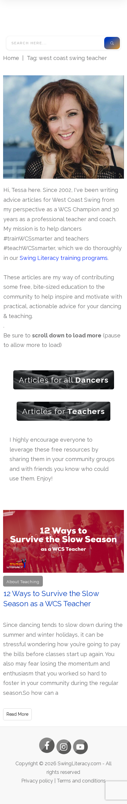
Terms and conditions (81, 781)
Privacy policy (37, 781)
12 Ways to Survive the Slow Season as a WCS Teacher (63, 615)
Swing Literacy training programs (64, 258)
